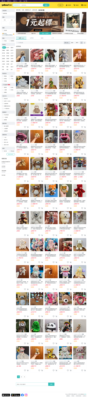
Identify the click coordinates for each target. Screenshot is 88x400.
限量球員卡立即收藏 (57, 33)
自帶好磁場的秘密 (22, 33)
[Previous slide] (17, 55)
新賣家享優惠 (80, 33)
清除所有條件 (10, 154)
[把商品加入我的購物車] (28, 73)
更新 (85, 394)
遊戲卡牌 (33, 33)
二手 (52, 38)
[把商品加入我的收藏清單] (25, 73)
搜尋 (51, 384)
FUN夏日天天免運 (69, 33)
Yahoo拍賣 (7, 5)
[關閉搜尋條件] (19, 5)
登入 (60, 5)
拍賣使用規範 (78, 396)
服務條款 (68, 396)
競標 (42, 38)
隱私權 (73, 396)
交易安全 (84, 396)
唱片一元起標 (45, 33)
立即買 (31, 38)
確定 (11, 23)
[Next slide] (28, 55)
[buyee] (8, 34)
